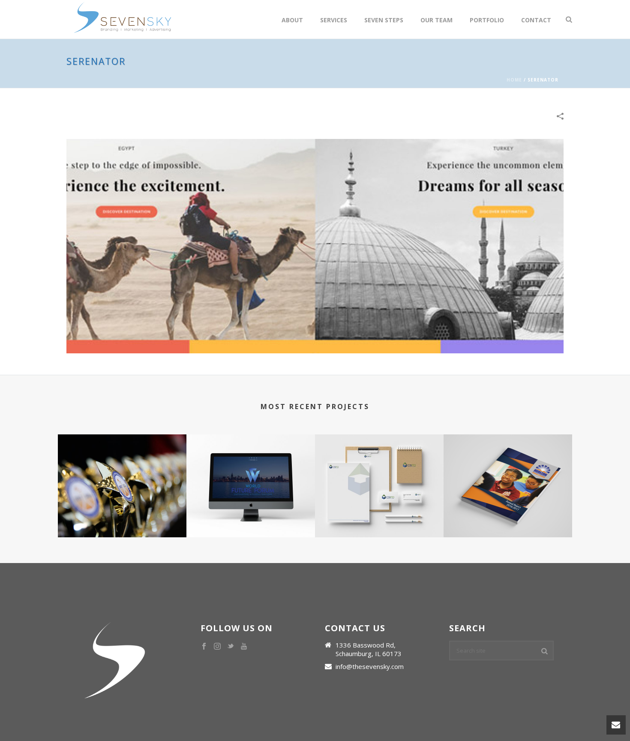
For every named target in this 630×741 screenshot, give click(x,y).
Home (514, 80)
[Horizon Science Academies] (508, 468)
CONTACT (536, 20)
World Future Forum (250, 505)
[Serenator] (315, 245)
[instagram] (217, 647)
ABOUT (292, 20)
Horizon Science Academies (507, 505)
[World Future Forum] (250, 468)
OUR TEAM (436, 20)
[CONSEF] (122, 468)
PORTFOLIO (487, 20)
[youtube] (243, 647)
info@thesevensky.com (370, 666)
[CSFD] (379, 468)
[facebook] (204, 647)
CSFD (379, 505)
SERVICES (333, 20)
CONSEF (122, 505)
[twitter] (230, 647)
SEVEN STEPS (383, 20)
